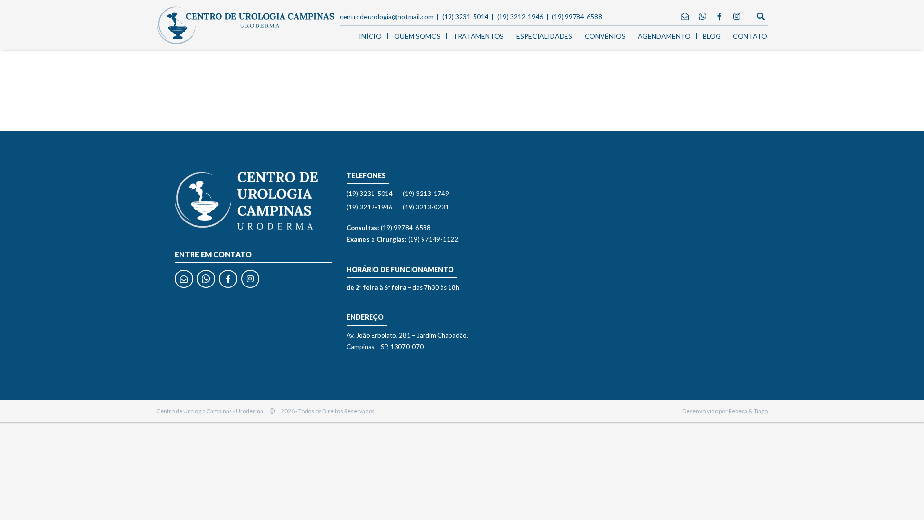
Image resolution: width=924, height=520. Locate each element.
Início (370, 36)
